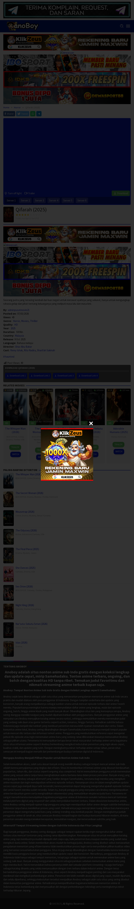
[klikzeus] (67, 454)
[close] (91, 423)
